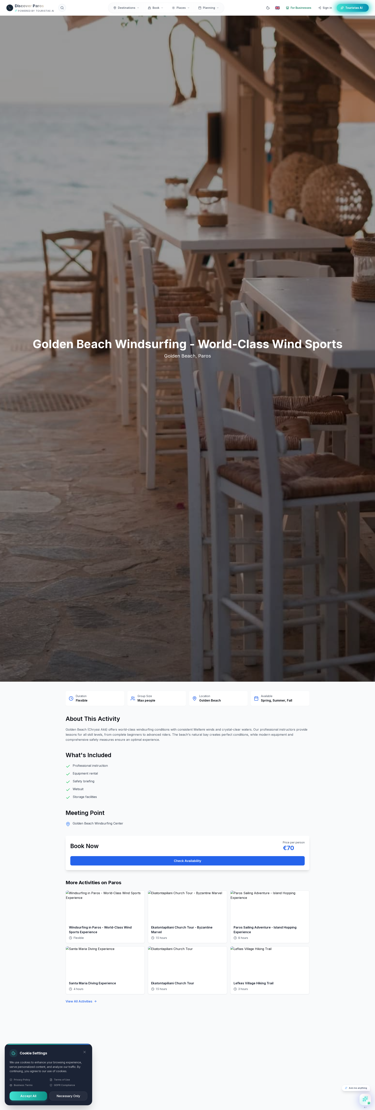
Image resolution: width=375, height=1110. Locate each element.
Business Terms (23, 1085)
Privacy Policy (22, 1079)
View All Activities (79, 1001)
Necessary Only (68, 1096)
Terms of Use (62, 1079)
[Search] (62, 8)
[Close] (84, 1052)
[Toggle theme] (267, 7)
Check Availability (187, 861)
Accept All (28, 1096)
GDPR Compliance (64, 1085)
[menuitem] (126, 8)
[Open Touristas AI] (365, 1099)
